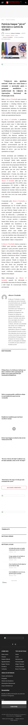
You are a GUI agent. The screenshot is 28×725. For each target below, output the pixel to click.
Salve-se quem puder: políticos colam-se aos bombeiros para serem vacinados (13, 396)
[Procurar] (25, 2)
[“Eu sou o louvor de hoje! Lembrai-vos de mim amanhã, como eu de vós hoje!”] (14, 450)
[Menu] (3, 2)
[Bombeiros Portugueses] (14, 2)
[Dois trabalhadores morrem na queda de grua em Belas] (4, 573)
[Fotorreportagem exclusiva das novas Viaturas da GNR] (14, 429)
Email (3, 700)
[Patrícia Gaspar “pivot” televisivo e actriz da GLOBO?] (14, 50)
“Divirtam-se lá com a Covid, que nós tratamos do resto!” (13, 480)
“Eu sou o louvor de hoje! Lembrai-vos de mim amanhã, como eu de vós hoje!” (14, 459)
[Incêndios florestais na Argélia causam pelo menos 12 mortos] (4, 550)
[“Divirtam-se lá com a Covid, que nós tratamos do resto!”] (14, 470)
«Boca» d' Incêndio (8, 37)
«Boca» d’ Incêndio (15, 33)
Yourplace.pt (18, 716)
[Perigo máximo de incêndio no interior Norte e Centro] (4, 558)
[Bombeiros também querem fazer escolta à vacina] (14, 408)
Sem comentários (20, 37)
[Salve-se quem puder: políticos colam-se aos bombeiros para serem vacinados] (14, 385)
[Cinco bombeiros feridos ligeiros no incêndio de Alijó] (4, 566)
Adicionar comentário (14, 487)
